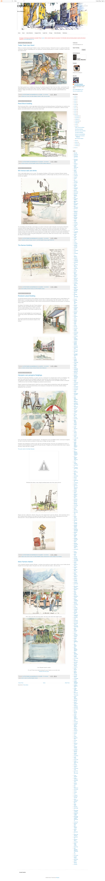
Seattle (75, 679)
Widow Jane (75, 830)
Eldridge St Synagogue (76, 296)
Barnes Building (24, 288)
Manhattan (76, 475)
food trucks (76, 332)
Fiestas (75, 325)
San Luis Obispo (75, 665)
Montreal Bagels (75, 495)
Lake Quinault (75, 428)
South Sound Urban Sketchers (76, 717)
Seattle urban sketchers (76, 689)
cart (74, 240)
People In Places (76, 576)
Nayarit (75, 507)
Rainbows (76, 620)
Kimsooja (76, 418)
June (76, 126)
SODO (75, 714)
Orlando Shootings (76, 559)
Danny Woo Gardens (75, 273)
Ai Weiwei (76, 175)
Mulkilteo (75, 499)
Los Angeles (75, 449)
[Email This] (50, 94)
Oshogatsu (76, 560)
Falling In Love (76, 317)
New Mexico (75, 509)
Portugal (75, 607)
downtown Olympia (24, 163)
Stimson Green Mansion (75, 725)
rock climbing (75, 634)
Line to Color (75, 436)
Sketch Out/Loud (76, 703)
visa (75, 793)
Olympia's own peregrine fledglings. (30, 375)
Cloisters (75, 258)
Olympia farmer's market (48, 556)
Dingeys (22, 556)
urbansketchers (76, 781)
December (77, 116)
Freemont (76, 336)
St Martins (39, 96)
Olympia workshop (76, 539)
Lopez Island (75, 440)
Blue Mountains (76, 207)
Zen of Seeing (75, 862)
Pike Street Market (76, 589)
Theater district (75, 754)
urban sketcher (75, 776)
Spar (75, 720)
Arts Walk (76, 182)
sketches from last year (44, 671)
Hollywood (76, 382)
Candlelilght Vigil (76, 232)
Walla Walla (75, 805)
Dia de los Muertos (76, 279)
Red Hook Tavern (76, 624)
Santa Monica (75, 669)
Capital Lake (75, 237)
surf (74, 734)
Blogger (57, 877)
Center (75, 242)
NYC (75, 514)
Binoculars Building (76, 204)
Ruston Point (75, 639)
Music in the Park (75, 504)
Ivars (75, 395)
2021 (75, 101)
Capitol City (45, 33)
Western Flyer (75, 824)
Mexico (75, 484)
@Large (75, 152)
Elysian (75, 299)
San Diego (76, 658)
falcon (26, 556)
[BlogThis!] (52, 94)
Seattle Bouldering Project (76, 682)
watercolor (76, 822)
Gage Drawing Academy (76, 338)
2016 (75, 109)
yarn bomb (76, 855)
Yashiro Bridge (75, 857)
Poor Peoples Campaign (76, 599)
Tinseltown (76, 755)
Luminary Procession (76, 468)
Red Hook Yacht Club (76, 626)
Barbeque (76, 193)
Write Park (76, 846)
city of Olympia (75, 256)
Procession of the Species (76, 610)
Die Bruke (76, 280)
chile (75, 249)
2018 (75, 106)
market (75, 478)
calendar (75, 222)
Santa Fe (75, 667)
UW (74, 785)
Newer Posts (20, 682)
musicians (76, 505)
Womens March (75, 840)
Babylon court (75, 186)
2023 (75, 97)
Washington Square (76, 811)
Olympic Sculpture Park (76, 546)
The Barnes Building (25, 245)
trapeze (75, 764)
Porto (75, 606)
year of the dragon (76, 860)
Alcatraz (75, 177)
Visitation (76, 795)
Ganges (75, 341)
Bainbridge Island (76, 188)
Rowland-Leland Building (26, 296)
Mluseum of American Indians (76, 487)
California (76, 224)
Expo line (76, 311)
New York (76, 510)
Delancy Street (75, 276)
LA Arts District (75, 424)
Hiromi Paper (75, 381)
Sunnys (75, 733)
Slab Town (76, 708)
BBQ (75, 197)
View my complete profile (78, 91)
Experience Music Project (76, 308)
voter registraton (76, 800)
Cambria (75, 227)
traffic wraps (75, 758)
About (23, 33)
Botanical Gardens (76, 212)
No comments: (46, 94)
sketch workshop (76, 705)
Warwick (75, 806)
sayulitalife (76, 678)
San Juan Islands (76, 663)
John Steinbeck (76, 406)
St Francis (76, 721)
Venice (75, 790)
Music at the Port (75, 501)
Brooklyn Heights (75, 218)
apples (75, 178)
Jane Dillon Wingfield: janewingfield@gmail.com (79, 85)
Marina (75, 477)
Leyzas (75, 434)
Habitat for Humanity (76, 369)
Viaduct (75, 792)
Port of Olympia (59, 556)
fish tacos (76, 328)
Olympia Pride (75, 533)
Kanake (75, 417)
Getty (75, 357)
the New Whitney (75, 751)
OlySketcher (25, 6)
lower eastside (75, 463)
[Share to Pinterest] (56, 94)
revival (75, 631)
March (76, 142)
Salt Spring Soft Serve (76, 653)
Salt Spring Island (75, 645)
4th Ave (75, 168)
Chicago (50, 33)
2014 (75, 112)
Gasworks (76, 346)
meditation (76, 482)
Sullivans (76, 730)
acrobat (75, 172)
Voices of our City (75, 797)
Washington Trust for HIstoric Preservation (76, 818)
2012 (75, 147)
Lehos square (75, 432)
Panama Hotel (75, 568)
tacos (75, 741)
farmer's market (30, 556)
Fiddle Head (75, 323)
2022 (75, 99)
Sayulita (75, 674)
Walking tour (48, 163)
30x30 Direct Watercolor (76, 166)
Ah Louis (75, 174)
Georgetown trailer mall (76, 355)
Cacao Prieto (75, 221)
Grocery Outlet (75, 365)
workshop (76, 841)
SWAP (75, 736)
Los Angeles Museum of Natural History (76, 453)
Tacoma (75, 740)
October (76, 119)
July (76, 124)
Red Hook (76, 621)
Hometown (76, 386)
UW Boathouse (76, 787)
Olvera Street (75, 517)
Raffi (75, 618)
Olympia (37, 163)
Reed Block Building (25, 103)
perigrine (54, 556)
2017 (75, 107)
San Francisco (76, 660)
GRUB (75, 367)
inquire (43, 38)
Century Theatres (75, 246)
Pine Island (75, 592)
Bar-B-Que (76, 191)
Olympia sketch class (75, 535)
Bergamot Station (76, 199)
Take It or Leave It (75, 744)
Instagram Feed (38, 33)
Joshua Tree (75, 409)
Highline (75, 378)
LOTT (75, 461)
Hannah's (76, 373)
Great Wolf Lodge (76, 363)
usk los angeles (75, 783)
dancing (75, 270)
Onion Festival (75, 552)
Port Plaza (76, 604)
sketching (76, 707)
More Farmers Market (25, 562)
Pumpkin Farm (75, 613)
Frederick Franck (76, 334)
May (76, 140)
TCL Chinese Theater (75, 746)
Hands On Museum (76, 372)
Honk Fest (76, 388)
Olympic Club (75, 541)
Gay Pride (76, 350)
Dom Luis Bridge (76, 288)
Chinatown (76, 250)
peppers (75, 578)
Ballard (75, 190)
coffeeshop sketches (76, 260)
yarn (75, 853)
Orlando (75, 556)
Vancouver (76, 789)
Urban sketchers (76, 779)
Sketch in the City (76, 701)
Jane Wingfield (76, 401)
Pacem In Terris (76, 565)
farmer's (75, 318)
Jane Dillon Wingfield (33, 96)
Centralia (76, 243)
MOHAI (75, 490)
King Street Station (75, 421)
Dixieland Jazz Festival (25, 96)
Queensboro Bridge (76, 616)
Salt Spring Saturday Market (75, 649)
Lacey (75, 426)
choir (75, 251)
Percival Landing (75, 580)
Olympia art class (75, 523)
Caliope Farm (75, 226)
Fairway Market (75, 313)
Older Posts (67, 682)
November (77, 117)
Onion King (75, 555)
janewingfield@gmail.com (29, 39)
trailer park (76, 759)
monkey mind (75, 492)
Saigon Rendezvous (76, 641)
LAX (75, 430)
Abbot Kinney (75, 171)
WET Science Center (75, 827)
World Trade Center (75, 844)
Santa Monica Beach (75, 672)
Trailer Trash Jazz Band (26, 45)
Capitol (75, 239)
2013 (75, 114)
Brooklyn (75, 213)
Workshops (65, 33)
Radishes (76, 617)
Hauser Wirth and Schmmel (76, 376)
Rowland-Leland (39, 367)
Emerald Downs (75, 306)
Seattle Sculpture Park (76, 686)
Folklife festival (75, 330)
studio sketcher (75, 729)
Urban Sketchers (29, 33)
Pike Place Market (76, 587)
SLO (75, 710)
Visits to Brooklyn (57, 33)
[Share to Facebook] (55, 94)
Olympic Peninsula (76, 544)
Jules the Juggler (75, 411)
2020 (75, 102)
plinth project (75, 594)
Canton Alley (75, 235)
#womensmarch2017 (76, 156)
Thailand (75, 749)
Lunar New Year (76, 471)
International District (76, 394)
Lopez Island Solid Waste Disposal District (75, 444)
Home (19, 33)
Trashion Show (75, 767)
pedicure (75, 572)
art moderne (23, 367)
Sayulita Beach (75, 677)
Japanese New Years (76, 404)
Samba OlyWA (75, 656)
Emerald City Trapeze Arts (75, 302)
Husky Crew (75, 392)
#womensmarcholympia (76, 160)
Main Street (75, 474)
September (77, 121)
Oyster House (75, 563)
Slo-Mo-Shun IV (75, 712)
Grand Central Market (75, 359)
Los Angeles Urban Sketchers (76, 458)
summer (75, 732)
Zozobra (75, 864)
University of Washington (76, 772)
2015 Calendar (76, 163)
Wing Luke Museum (76, 835)
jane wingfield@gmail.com (78, 89)
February (77, 143)
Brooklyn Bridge (75, 216)
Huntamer (76, 389)
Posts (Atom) (25, 684)
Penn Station (75, 574)
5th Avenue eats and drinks (27, 171)
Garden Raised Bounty (75, 343)
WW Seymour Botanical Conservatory (76, 850)
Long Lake (76, 437)
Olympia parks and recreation (76, 529)
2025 (75, 96)
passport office (75, 570)
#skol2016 (76, 154)
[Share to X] (53, 94)
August (76, 122)
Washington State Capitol (76, 814)
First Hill (75, 326)
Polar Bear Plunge (76, 597)
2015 (75, 111)
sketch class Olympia (75, 697)
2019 (75, 104)
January (76, 145)
